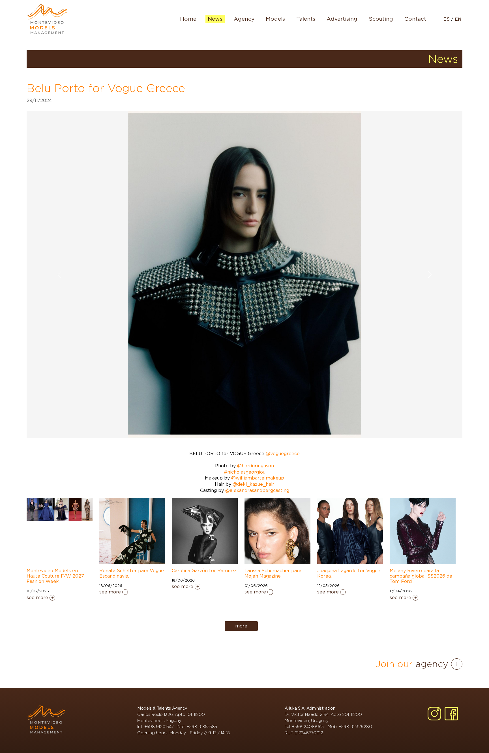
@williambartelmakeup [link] (257, 478)
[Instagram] (434, 713)
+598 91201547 (158, 726)
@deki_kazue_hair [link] (253, 484)
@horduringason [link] (255, 466)
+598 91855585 (202, 726)
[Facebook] (451, 713)
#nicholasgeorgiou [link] (244, 472)
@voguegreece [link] (283, 453)
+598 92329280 (355, 726)
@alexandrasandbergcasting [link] (257, 490)
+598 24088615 (308, 726)
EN (458, 19)
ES (447, 19)
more (241, 626)
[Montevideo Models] (47, 19)
